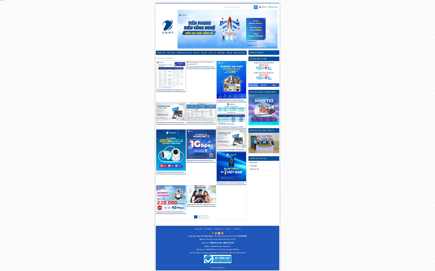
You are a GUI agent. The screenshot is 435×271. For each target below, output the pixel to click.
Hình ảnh (170, 58)
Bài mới (264, 85)
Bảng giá (212, 53)
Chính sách (218, 229)
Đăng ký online (256, 52)
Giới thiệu (171, 53)
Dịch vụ (196, 53)
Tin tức (204, 53)
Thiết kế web (214, 267)
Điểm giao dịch (239, 53)
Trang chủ (160, 53)
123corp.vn (221, 267)
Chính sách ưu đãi (184, 53)
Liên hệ (229, 53)
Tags (274, 85)
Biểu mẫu (221, 53)
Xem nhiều (253, 85)
